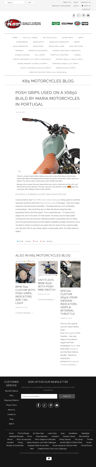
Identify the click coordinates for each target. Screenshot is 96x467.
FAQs (11, 396)
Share (29, 241)
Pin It (36, 241)
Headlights (38, 42)
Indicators (38, 46)
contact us (86, 2)
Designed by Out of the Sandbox (52, 453)
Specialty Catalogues (61, 6)
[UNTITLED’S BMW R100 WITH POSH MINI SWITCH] (48, 269)
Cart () (87, 6)
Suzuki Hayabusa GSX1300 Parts (35, 68)
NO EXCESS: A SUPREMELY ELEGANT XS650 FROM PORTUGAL (40, 194)
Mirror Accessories (38, 50)
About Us (67, 2)
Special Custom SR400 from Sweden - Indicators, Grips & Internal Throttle (68, 302)
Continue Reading (23, 313)
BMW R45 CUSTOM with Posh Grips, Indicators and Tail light (25, 295)
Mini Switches (76, 46)
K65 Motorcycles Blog (48, 81)
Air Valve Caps (50, 37)
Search (11, 424)
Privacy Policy (11, 405)
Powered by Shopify (71, 453)
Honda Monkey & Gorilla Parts (32, 63)
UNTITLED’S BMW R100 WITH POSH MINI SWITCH (46, 284)
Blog (76, 2)
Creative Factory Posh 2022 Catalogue (48, 72)
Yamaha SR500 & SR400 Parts (69, 59)
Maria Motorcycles (47, 203)
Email (50, 241)
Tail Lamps (40, 55)
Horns (77, 42)
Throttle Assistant (59, 55)
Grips (80, 37)
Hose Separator (20, 46)
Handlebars (22, 42)
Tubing (77, 55)
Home (15, 37)
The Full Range (30, 37)
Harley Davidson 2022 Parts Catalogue (32, 59)
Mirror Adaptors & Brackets (67, 50)
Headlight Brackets (59, 42)
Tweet (21, 241)
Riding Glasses (22, 55)
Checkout (86, 9)
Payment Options (11, 391)
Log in (76, 6)
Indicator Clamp (56, 46)
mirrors (73, 346)
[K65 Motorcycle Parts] (48, 22)
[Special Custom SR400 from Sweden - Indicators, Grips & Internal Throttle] (70, 274)
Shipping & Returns (11, 400)
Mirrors (19, 50)
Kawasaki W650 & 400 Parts (65, 63)
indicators (74, 349)
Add (43, 241)
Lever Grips (67, 37)
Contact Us (11, 414)
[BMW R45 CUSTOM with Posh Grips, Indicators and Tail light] (25, 272)
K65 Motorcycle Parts (33, 453)
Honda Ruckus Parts (66, 68)
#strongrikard (70, 333)
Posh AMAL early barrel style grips (46, 200)
